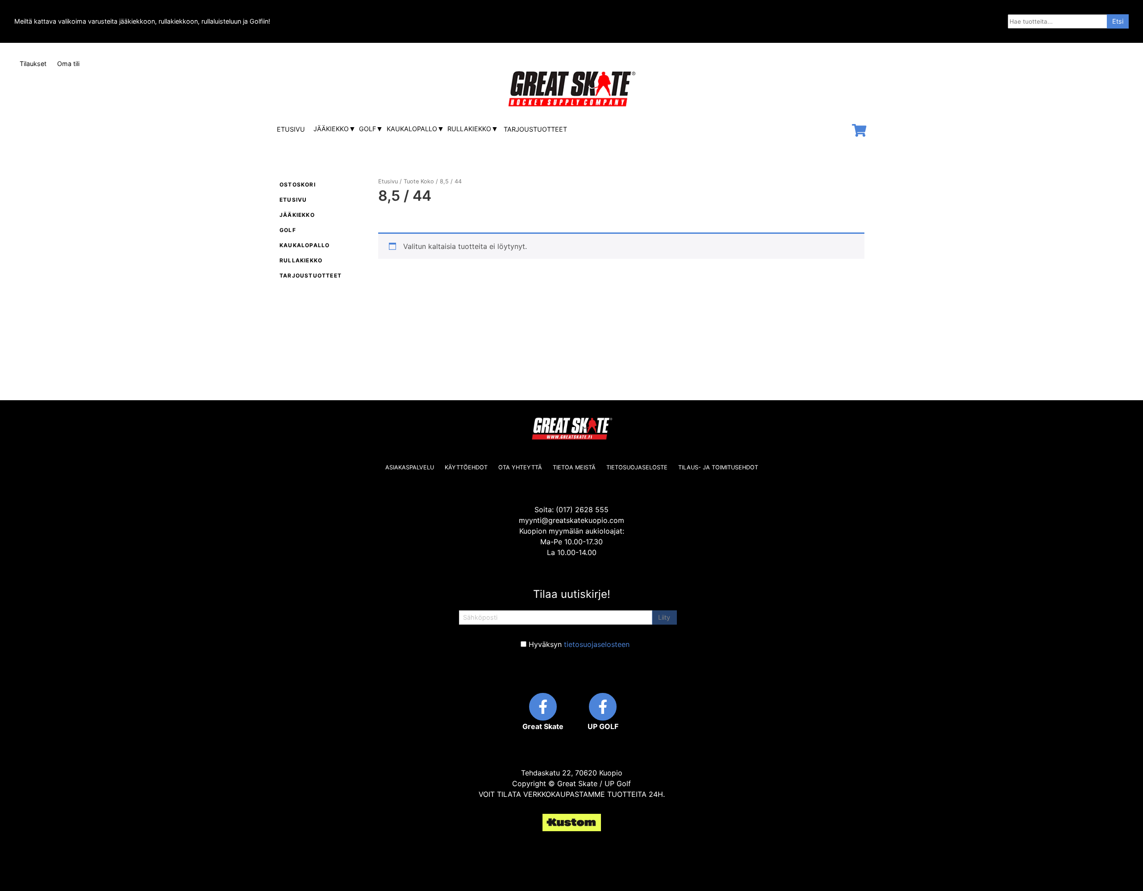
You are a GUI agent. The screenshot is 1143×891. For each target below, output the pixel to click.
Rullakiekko (469, 129)
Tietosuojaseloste (636, 467)
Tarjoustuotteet (535, 129)
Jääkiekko (331, 129)
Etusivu (291, 129)
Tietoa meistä (574, 467)
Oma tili (68, 63)
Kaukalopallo (412, 129)
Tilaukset (33, 63)
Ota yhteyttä (520, 467)
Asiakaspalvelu (409, 467)
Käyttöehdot (466, 467)
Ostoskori (297, 184)
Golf (367, 129)
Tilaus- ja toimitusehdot (718, 467)
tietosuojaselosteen (597, 644)
